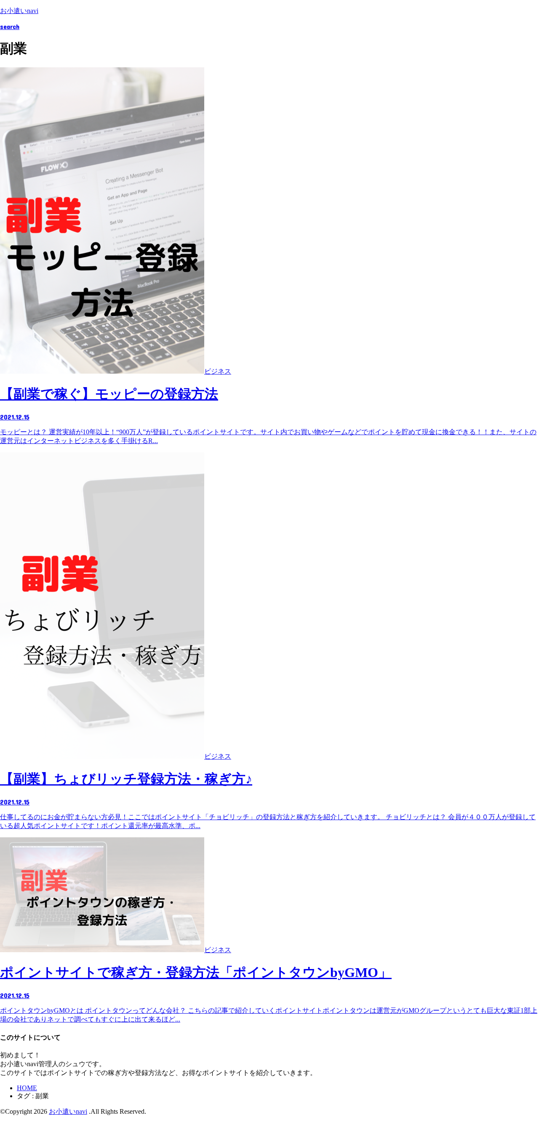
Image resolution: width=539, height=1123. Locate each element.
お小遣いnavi (19, 10)
